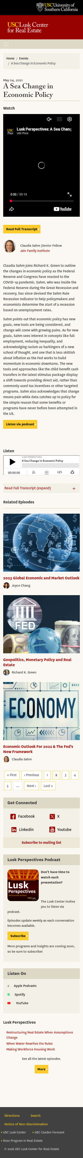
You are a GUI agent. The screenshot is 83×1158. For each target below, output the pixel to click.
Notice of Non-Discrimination (26, 1124)
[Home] (27, 27)
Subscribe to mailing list (41, 842)
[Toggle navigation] (6, 44)
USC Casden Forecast (49, 1132)
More (41, 1069)
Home (10, 58)
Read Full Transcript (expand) (27, 488)
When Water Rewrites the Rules (29, 1043)
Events (23, 58)
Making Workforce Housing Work (30, 1049)
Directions (12, 1116)
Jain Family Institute (35, 251)
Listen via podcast (20, 424)
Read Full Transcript (21, 229)
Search (36, 1116)
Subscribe (18, 936)
